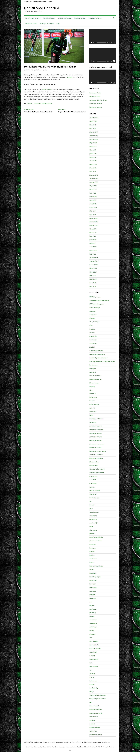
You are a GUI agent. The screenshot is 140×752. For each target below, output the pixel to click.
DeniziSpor (92, 411)
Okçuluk (91, 605)
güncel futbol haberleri (96, 537)
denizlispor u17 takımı (96, 455)
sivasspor (92, 634)
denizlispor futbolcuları (96, 429)
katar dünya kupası (95, 577)
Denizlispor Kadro (94, 96)
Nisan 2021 (92, 232)
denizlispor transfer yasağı (97, 451)
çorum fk (92, 408)
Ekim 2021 (92, 211)
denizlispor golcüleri (95, 433)
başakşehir (92, 368)
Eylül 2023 (92, 128)
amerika (91, 332)
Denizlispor (37, 103)
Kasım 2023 (93, 121)
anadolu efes (93, 336)
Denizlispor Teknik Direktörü (98, 100)
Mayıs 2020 (93, 268)
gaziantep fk (93, 519)
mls (90, 602)
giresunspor (93, 530)
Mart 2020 (92, 275)
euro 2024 (92, 480)
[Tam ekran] (114, 43)
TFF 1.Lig (92, 673)
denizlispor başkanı (95, 426)
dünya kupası (93, 465)
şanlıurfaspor (93, 627)
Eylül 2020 (92, 254)
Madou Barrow (46, 89)
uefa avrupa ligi (94, 706)
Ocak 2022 (92, 200)
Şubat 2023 (93, 153)
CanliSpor (38, 70)
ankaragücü (93, 340)
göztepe (91, 533)
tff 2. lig (91, 677)
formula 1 (92, 505)
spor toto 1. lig (93, 645)
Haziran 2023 (93, 139)
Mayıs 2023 (93, 143)
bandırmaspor (93, 365)
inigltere (91, 555)
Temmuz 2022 (93, 179)
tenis (90, 663)
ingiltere (91, 551)
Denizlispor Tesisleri (95, 107)
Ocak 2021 (92, 243)
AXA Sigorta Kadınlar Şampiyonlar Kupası (102, 361)
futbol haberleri (94, 512)
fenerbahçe (92, 494)
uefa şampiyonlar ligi (95, 709)
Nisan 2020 (92, 272)
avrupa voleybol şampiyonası (98, 358)
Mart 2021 (92, 236)
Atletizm (92, 347)
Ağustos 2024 (93, 117)
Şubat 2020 (93, 279)
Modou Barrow (47, 103)
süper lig (92, 655)
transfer (91, 684)
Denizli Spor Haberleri (41, 8)
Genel (91, 526)
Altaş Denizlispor (94, 322)
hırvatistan (92, 548)
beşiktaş (92, 386)
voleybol (92, 724)
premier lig (92, 612)
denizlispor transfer (95, 447)
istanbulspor (93, 559)
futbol (91, 508)
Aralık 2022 (92, 161)
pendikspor (92, 609)
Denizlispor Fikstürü (49, 18)
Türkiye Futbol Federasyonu (97, 695)
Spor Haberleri (93, 641)
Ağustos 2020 (93, 257)
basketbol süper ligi (95, 379)
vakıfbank (92, 720)
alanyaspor (92, 315)
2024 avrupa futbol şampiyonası (99, 300)
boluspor (92, 401)
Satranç (91, 630)
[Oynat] (91, 43)
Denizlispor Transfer (95, 103)
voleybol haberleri (94, 727)
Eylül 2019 (92, 286)
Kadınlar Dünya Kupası (96, 566)
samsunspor (93, 623)
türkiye (91, 691)
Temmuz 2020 (93, 261)
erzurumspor (93, 476)
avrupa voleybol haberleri (97, 354)
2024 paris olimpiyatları (96, 304)
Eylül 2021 (92, 214)
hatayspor (92, 544)
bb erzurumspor (94, 383)
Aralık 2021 (92, 204)
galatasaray (93, 516)
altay (90, 325)
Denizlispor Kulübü (31, 23)
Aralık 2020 (92, 247)
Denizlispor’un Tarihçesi (47, 23)
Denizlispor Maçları (80, 18)
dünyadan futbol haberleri (97, 469)
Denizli (91, 415)
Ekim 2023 (92, 125)
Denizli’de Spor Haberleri (32, 18)
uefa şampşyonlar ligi (95, 713)
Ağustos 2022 (93, 175)
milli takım (92, 598)
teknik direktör (93, 659)
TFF (90, 670)
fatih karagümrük (94, 490)
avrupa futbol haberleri (96, 350)
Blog (58, 23)
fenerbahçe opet (94, 498)
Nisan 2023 (92, 146)
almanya (92, 318)
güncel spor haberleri (95, 541)
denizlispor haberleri (95, 437)
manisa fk (92, 594)
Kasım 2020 (93, 250)
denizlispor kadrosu (95, 440)
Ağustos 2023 (93, 132)
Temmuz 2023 (93, 135)
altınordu (92, 329)
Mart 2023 (92, 150)
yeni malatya (93, 731)
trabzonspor (93, 681)
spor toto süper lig (95, 648)
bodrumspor (93, 397)
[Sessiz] (111, 43)
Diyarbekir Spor (94, 462)
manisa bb (92, 591)
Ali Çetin (69, 77)
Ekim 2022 (92, 168)
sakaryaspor (93, 620)
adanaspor (92, 311)
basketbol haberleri (95, 376)
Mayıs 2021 (93, 229)
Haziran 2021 (93, 225)
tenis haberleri (93, 666)
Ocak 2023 (92, 157)
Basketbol (92, 372)
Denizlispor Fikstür (95, 93)
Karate (91, 569)
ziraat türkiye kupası (95, 734)
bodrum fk (92, 393)
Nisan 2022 (92, 189)
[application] (102, 36)
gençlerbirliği (93, 523)
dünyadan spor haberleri (96, 472)
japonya (91, 562)
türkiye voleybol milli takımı (97, 699)
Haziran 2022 (93, 182)
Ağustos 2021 (93, 218)
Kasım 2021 (93, 207)
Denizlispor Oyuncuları (64, 18)
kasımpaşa (92, 573)
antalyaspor (93, 343)
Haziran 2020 (93, 265)
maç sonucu (93, 587)
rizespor (91, 616)
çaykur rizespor (94, 404)
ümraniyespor (93, 717)
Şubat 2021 (93, 240)
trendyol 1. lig (93, 688)
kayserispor (93, 580)
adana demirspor (94, 307)
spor (90, 638)
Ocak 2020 (92, 283)
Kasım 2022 (93, 164)
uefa (90, 702)
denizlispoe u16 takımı (96, 419)
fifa (90, 501)
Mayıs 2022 (93, 186)
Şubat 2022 (93, 196)
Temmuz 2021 (93, 222)
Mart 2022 (92, 193)
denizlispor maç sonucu (96, 444)
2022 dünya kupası (95, 297)
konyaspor (92, 584)
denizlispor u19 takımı (96, 458)
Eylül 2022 (92, 171)
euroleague (92, 483)
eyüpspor (92, 487)
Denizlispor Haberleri (95, 18)
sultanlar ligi (93, 652)
